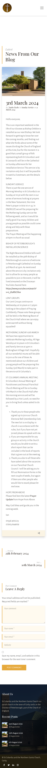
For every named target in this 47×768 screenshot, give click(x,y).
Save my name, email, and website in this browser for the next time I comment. (21, 658)
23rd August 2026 (16, 724)
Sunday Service (28, 107)
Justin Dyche (13, 107)
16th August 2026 (16, 733)
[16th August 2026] (5, 734)
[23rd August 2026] (5, 725)
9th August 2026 (15, 742)
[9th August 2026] (5, 743)
